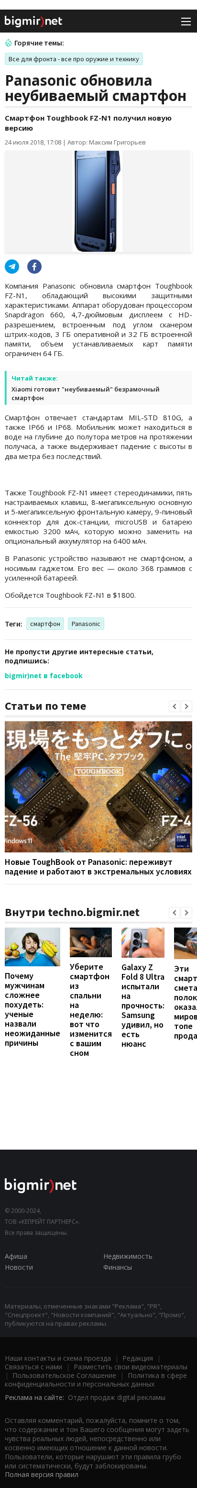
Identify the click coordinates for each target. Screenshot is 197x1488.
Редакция (137, 1358)
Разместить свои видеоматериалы (130, 1366)
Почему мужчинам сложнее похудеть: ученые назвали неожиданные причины (32, 1009)
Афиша (16, 1256)
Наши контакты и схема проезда (58, 1358)
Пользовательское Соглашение (64, 1375)
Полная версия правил (41, 1474)
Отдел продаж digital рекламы (116, 1397)
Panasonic (86, 623)
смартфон (45, 623)
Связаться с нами (33, 1366)
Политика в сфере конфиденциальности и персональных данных (96, 1379)
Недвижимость (128, 1256)
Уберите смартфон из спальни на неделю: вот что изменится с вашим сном (91, 1009)
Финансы (117, 1267)
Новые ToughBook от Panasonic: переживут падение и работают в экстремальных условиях (98, 866)
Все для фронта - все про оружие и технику (74, 59)
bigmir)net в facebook (44, 675)
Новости (19, 1267)
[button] (174, 706)
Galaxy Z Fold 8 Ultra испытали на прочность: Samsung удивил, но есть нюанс (142, 1005)
